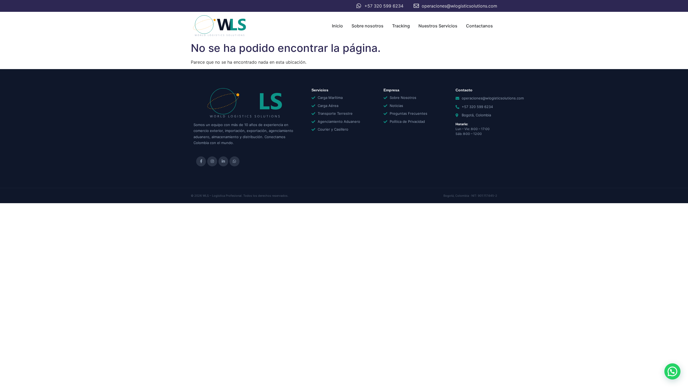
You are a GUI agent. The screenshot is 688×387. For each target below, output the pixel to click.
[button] (672, 371)
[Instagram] (212, 161)
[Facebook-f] (201, 161)
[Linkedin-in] (223, 161)
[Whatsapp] (234, 161)
